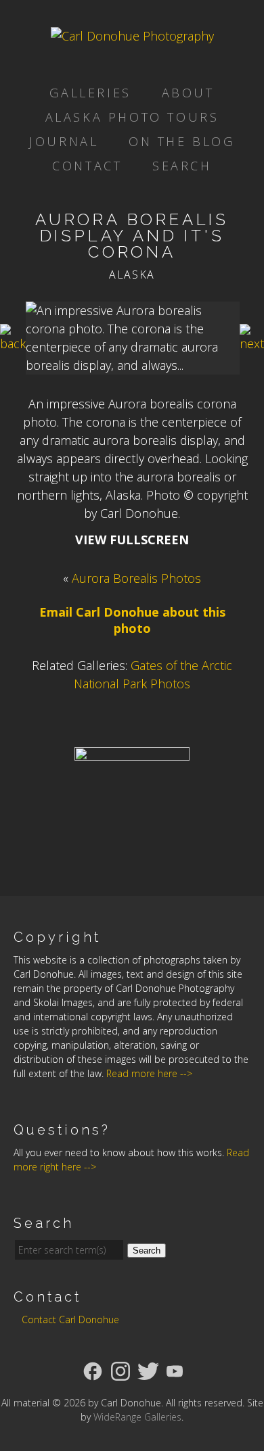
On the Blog (182, 141)
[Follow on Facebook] (93, 1370)
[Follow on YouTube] (174, 1370)
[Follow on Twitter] (148, 1370)
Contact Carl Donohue (70, 1319)
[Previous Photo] (13, 343)
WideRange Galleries (137, 1416)
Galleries (90, 93)
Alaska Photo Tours (132, 117)
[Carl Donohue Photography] (132, 36)
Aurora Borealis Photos (136, 578)
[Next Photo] (252, 343)
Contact (87, 166)
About (188, 93)
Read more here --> (149, 1073)
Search (182, 166)
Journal (63, 141)
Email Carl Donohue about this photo (132, 620)
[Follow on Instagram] (120, 1370)
